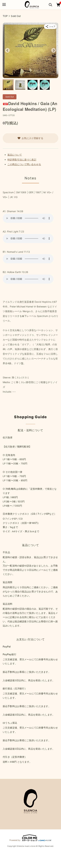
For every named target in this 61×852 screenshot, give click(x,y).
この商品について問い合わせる (24, 164)
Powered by (14, 840)
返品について (14, 154)
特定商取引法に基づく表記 (21, 159)
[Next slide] (53, 50)
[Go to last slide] (7, 50)
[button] (8, 84)
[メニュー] (4, 4)
